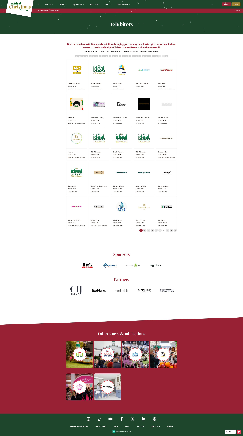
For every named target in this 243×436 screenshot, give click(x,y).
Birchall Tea (95, 220)
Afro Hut (71, 118)
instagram (88, 419)
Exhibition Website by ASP (123, 431)
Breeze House (140, 220)
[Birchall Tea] (99, 206)
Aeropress (161, 83)
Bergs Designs (163, 186)
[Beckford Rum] (166, 138)
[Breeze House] (144, 206)
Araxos (70, 152)
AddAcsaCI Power (142, 83)
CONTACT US (155, 426)
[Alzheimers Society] (99, 104)
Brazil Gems (117, 220)
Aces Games (117, 83)
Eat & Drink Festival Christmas (76, 89)
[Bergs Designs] (166, 172)
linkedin (143, 419)
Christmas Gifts (117, 123)
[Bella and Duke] (121, 172)
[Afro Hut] (76, 104)
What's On (48, 4)
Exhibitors (62, 4)
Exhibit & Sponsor (122, 4)
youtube (110, 419)
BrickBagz (161, 220)
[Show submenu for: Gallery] (111, 4)
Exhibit (236, 4)
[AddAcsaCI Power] (144, 70)
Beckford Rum (163, 152)
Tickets (226, 4)
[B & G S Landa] (99, 138)
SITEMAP (170, 426)
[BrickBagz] (166, 206)
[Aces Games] (121, 70)
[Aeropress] (166, 70)
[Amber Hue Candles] (144, 104)
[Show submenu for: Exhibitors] (67, 4)
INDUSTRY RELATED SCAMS (79, 426)
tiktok (99, 419)
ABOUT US (140, 426)
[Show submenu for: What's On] (53, 4)
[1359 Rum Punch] (76, 70)
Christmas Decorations (97, 89)
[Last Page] (175, 230)
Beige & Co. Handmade (99, 186)
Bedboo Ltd (72, 186)
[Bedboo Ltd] (76, 172)
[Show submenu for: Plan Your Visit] (84, 4)
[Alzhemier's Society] (121, 104)
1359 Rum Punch (74, 83)
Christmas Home (140, 89)
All (76, 56)
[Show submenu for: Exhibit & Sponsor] (130, 4)
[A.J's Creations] (99, 70)
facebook (121, 419)
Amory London (163, 118)
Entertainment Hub (118, 89)
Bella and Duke (118, 186)
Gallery (107, 4)
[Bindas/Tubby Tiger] (76, 206)
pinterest (154, 419)
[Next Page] (171, 230)
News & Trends (94, 4)
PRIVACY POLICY (101, 426)
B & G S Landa (96, 152)
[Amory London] (166, 104)
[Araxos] (76, 138)
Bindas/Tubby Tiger (74, 220)
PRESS (127, 426)
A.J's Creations (96, 83)
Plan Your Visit (77, 4)
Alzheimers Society (97, 118)
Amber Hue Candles (143, 118)
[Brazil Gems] (121, 206)
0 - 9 (80, 56)
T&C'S (116, 426)
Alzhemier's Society (120, 118)
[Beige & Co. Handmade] (99, 172)
